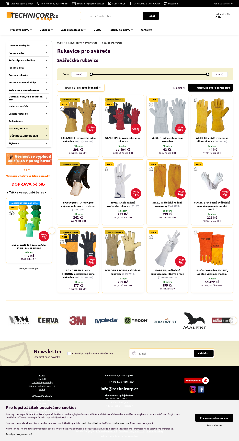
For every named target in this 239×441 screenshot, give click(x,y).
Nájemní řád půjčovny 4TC (41, 385)
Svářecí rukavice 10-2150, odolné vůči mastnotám (212, 272)
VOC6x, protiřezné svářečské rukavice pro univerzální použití (212, 206)
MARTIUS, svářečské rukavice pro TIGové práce (167, 272)
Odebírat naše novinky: (47, 356)
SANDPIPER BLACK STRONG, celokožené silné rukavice (78, 274)
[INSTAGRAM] (193, 391)
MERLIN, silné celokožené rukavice (167, 139)
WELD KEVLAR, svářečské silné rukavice (212, 139)
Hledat (151, 15)
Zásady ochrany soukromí (19, 434)
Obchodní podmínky (42, 382)
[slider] (91, 74)
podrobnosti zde (90, 422)
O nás (42, 375)
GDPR (42, 389)
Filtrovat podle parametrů (213, 87)
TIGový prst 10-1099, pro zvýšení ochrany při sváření (78, 204)
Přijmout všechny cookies (214, 417)
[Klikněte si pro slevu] (29, 163)
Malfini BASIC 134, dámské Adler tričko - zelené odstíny (28, 246)
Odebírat (204, 353)
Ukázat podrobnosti (214, 425)
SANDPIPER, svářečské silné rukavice (122, 139)
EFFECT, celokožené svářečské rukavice (120, 204)
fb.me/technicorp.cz (29, 268)
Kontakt (42, 378)
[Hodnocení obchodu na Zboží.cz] (196, 382)
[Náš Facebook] (201, 391)
